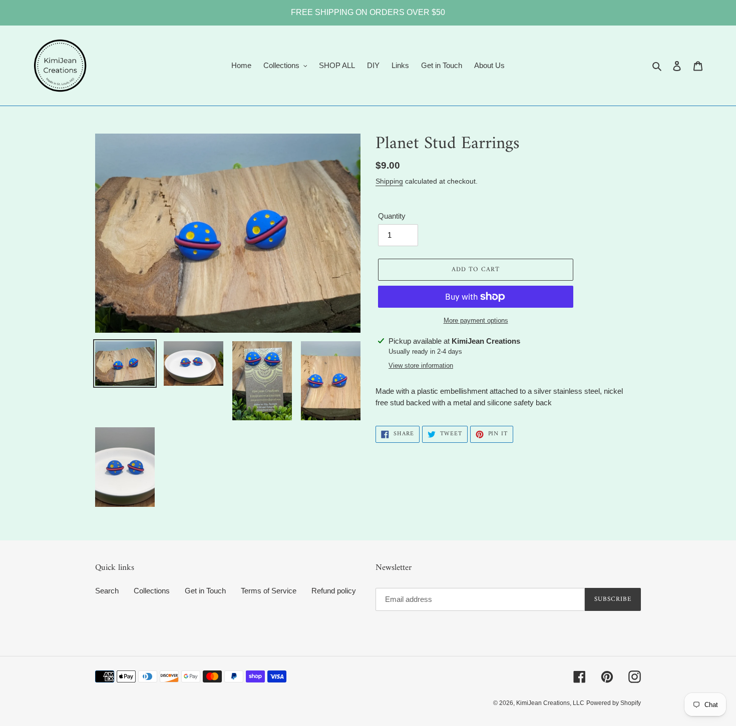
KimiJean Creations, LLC (550, 702)
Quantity (392, 216)
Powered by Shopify (613, 702)
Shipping (389, 181)
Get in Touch (205, 590)
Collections (152, 590)
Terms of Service (268, 590)
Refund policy (333, 590)
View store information (421, 365)
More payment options (476, 320)
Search (107, 590)
